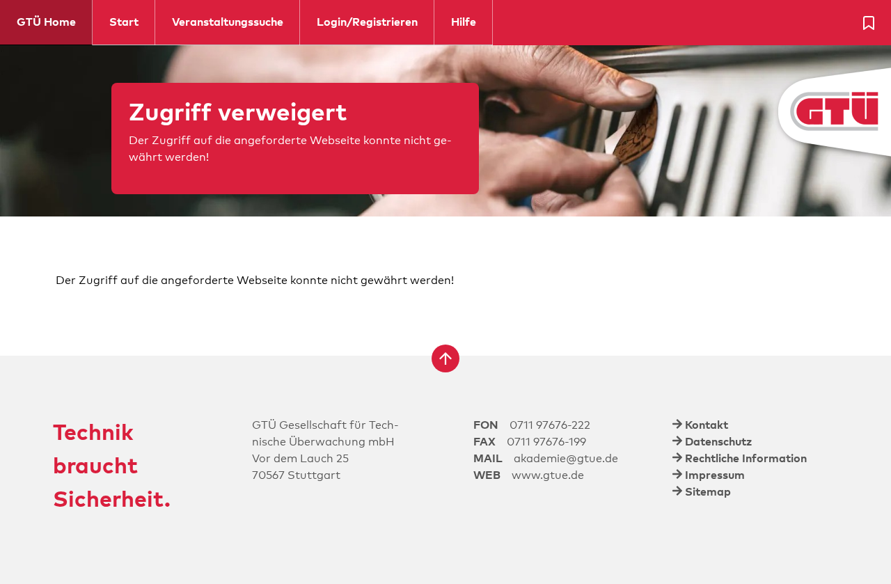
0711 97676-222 (550, 425)
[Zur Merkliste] (868, 23)
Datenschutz (718, 442)
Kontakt (706, 425)
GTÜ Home (46, 22)
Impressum (715, 475)
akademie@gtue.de (566, 458)
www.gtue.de (548, 475)
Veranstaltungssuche (227, 22)
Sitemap (708, 492)
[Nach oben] (445, 358)
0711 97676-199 (546, 442)
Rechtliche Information (746, 458)
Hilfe (463, 22)
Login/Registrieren (367, 22)
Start (124, 22)
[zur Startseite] (795, 112)
